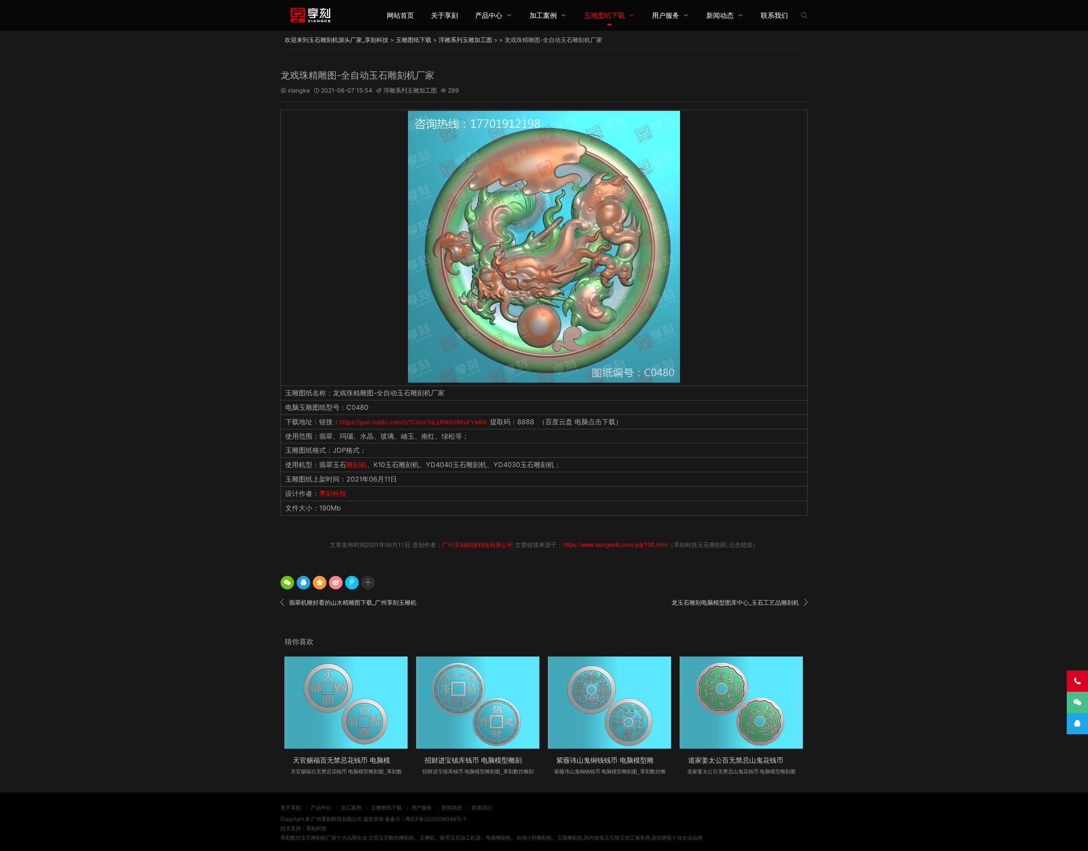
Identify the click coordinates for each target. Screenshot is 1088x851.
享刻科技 (332, 493)
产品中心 (488, 15)
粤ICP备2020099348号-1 (435, 819)
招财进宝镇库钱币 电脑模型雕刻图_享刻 (485, 760)
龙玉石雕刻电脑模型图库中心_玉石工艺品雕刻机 (740, 602)
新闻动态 (720, 15)
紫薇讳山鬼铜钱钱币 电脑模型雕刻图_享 (616, 760)
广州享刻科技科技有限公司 (477, 544)
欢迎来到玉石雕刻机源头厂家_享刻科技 (336, 39)
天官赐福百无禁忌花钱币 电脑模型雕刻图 (355, 760)
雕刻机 (356, 464)
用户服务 (665, 15)
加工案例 (543, 15)
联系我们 (774, 15)
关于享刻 (444, 15)
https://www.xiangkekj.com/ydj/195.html (615, 544)
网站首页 (400, 15)
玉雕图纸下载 (604, 15)
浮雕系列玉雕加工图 (465, 39)
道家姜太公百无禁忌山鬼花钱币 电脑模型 (750, 760)
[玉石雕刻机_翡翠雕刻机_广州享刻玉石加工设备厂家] (310, 15)
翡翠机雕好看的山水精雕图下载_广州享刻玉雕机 (348, 602)
